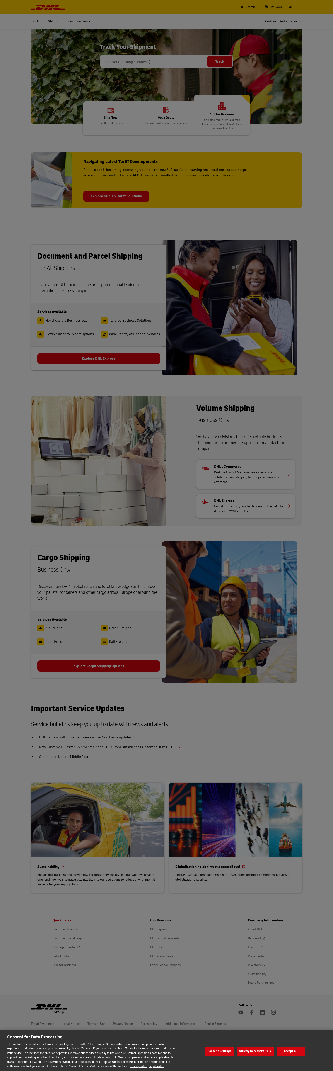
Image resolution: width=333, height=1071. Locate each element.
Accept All (290, 1051)
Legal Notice (156, 1066)
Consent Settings (219, 1051)
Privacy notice (138, 1066)
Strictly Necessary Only (255, 1051)
